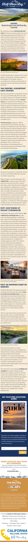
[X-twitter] (16, 487)
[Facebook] (9, 487)
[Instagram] (12, 487)
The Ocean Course (6, 122)
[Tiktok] (19, 487)
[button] (25, 3)
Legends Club (4, 181)
